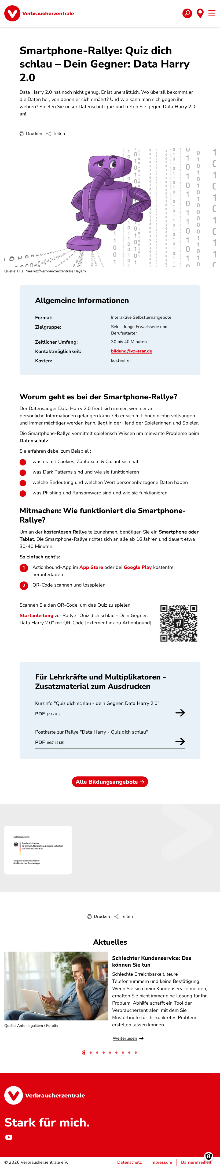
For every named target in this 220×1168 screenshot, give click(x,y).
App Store (91, 567)
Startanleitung (36, 615)
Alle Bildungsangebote (107, 782)
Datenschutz (129, 1162)
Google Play (138, 567)
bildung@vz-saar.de (131, 351)
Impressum (161, 1162)
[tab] (84, 1052)
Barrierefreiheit (196, 1162)
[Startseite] (39, 13)
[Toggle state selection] (200, 13)
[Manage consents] (208, 1156)
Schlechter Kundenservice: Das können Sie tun (151, 961)
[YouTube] (9, 1137)
